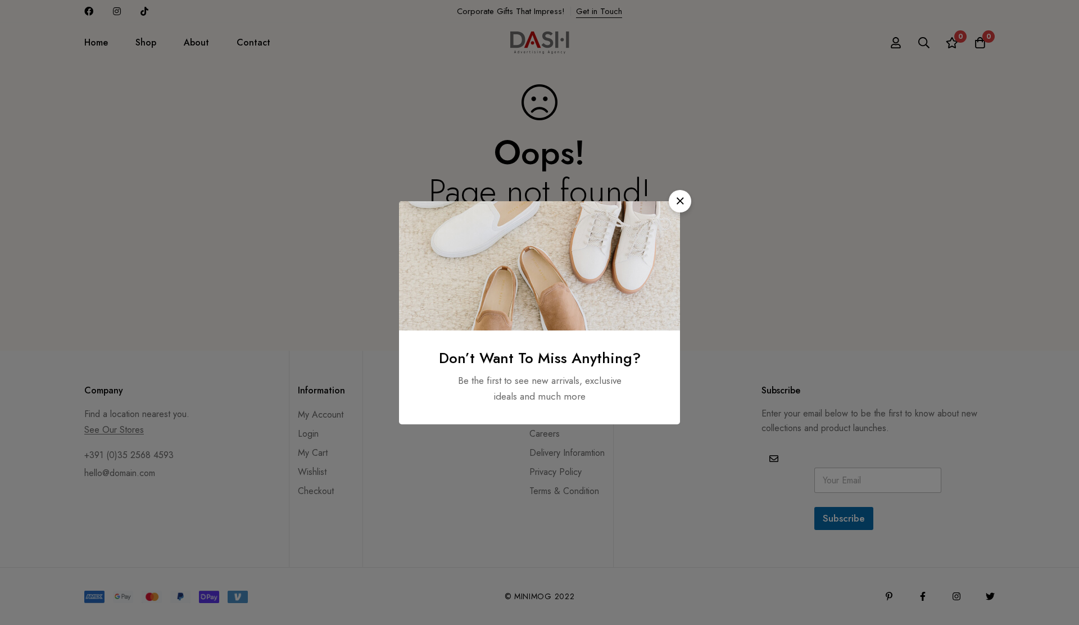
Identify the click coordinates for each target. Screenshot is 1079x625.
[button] (680, 201)
